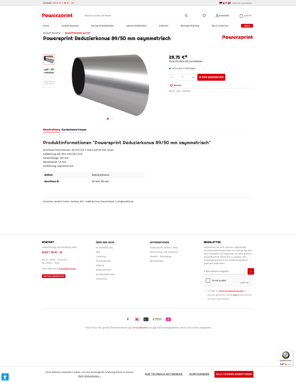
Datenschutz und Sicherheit (164, 252)
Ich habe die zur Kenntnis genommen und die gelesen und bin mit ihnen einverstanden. (230, 295)
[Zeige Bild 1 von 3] (107, 118)
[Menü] (291, 351)
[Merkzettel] (204, 15)
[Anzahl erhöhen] (193, 77)
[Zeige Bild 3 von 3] (112, 118)
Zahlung (100, 265)
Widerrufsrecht (103, 270)
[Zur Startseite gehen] (57, 15)
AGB (98, 252)
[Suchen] (186, 16)
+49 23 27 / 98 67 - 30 (63, 3)
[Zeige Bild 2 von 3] (110, 118)
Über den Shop (105, 242)
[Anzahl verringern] (172, 77)
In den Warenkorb (211, 77)
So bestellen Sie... (105, 247)
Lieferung (101, 256)
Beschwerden (157, 261)
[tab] (51, 130)
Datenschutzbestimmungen (231, 291)
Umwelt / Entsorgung (160, 256)
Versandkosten (103, 261)
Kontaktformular (67, 268)
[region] (103, 88)
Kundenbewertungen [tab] (74, 129)
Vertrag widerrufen (53, 276)
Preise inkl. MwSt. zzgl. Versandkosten (186, 61)
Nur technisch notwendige (164, 374)
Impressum (101, 279)
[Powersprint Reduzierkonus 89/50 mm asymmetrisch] (110, 85)
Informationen (159, 242)
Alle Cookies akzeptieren (234, 374)
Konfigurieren (199, 374)
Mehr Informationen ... (89, 376)
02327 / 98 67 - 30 (52, 252)
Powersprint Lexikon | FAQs (164, 247)
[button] (5, 376)
